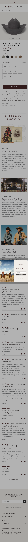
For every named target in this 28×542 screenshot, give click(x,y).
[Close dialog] (27, 260)
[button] (21, 274)
